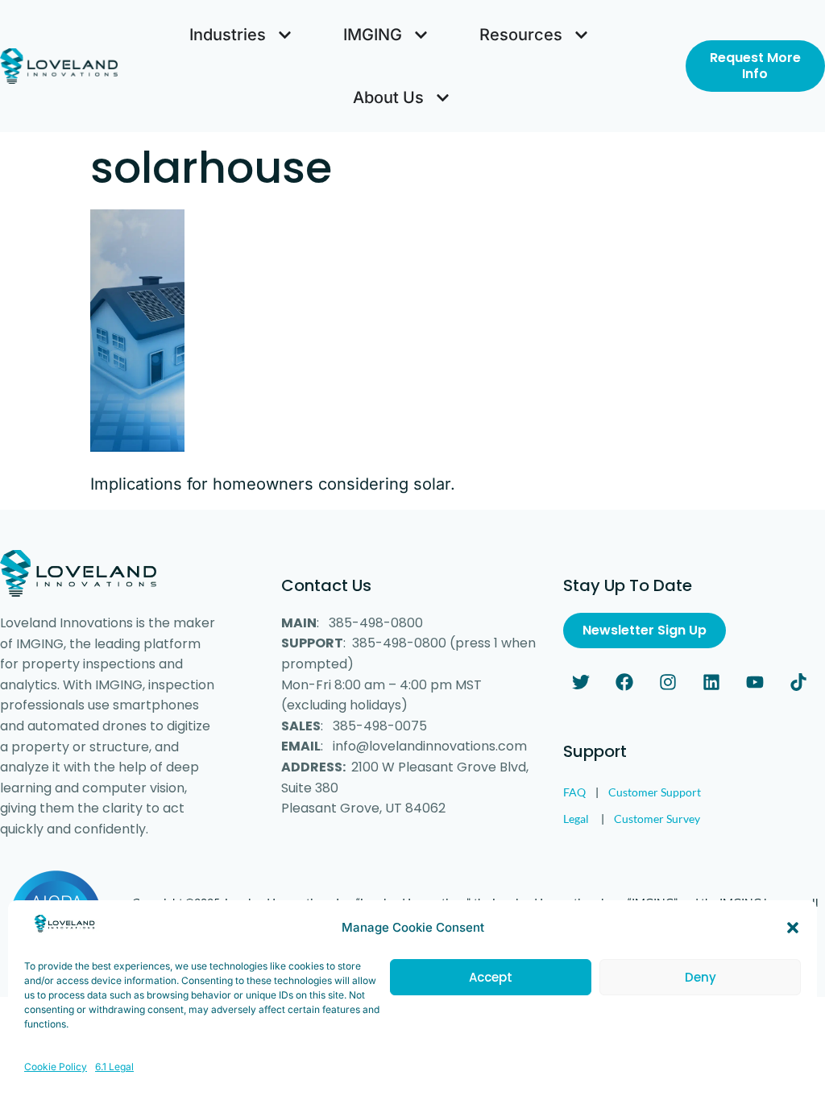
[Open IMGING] (421, 35)
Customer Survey (657, 818)
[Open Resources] (581, 35)
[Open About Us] (443, 97)
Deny (700, 977)
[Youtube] (755, 682)
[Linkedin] (711, 682)
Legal (576, 818)
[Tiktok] (798, 682)
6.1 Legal (114, 1067)
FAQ (574, 792)
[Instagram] (668, 682)
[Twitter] (581, 682)
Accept (490, 977)
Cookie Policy (55, 1067)
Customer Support (654, 792)
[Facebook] (624, 682)
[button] (793, 928)
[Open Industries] (285, 35)
